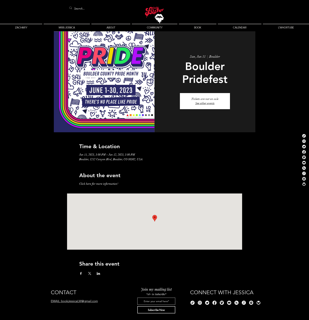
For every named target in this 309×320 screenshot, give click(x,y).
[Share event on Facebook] (81, 273)
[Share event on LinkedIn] (98, 273)
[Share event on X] (89, 273)
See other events (205, 103)
